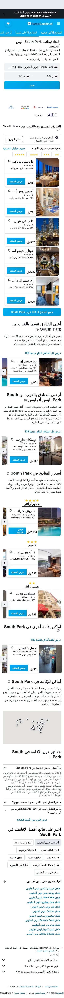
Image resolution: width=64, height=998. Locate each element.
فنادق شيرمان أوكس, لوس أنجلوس (43, 888)
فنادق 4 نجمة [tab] (34, 857)
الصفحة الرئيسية (51, 986)
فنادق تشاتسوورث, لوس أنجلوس (44, 915)
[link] (32, 312)
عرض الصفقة (16, 181)
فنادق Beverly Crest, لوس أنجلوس (42, 920)
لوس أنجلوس (39, 992)
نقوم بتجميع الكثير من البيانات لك (41, 966)
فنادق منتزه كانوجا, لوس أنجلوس (44, 929)
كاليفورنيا (60, 992)
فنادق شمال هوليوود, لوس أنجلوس (43, 902)
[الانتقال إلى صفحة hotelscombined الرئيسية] (40, 23)
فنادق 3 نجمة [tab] (52, 857)
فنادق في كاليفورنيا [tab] (19, 865)
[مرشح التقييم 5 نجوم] (19, 155)
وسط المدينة (20, 992)
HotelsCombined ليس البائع (43, 960)
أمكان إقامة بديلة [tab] (23, 842)
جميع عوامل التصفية (14, 148)
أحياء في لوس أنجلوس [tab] (48, 842)
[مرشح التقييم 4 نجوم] (34, 155)
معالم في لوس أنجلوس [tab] (47, 872)
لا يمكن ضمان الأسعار (45, 950)
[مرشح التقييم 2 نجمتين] (57, 155)
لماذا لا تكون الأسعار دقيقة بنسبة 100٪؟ (37, 972)
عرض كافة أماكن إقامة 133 (46, 640)
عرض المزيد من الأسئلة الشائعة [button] (32, 819)
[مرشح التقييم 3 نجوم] (46, 155)
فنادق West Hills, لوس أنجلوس (44, 897)
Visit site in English (30, 15)
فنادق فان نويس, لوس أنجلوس (45, 906)
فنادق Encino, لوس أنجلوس (46, 911)
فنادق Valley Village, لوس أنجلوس (43, 933)
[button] (3, 14)
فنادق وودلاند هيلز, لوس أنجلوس (44, 892)
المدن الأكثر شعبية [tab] (50, 850)
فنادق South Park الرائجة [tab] (46, 865)
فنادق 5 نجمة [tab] (16, 857)
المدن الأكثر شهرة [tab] (27, 850)
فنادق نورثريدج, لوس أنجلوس (46, 924)
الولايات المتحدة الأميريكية (30, 986)
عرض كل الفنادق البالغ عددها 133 (43, 353)
